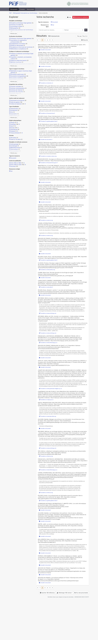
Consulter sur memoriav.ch (47, 83)
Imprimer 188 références (48, 592)
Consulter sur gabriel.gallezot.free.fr (49, 121)
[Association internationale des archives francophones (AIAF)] (77, 3)
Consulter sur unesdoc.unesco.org (49, 156)
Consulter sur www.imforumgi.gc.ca (49, 342)
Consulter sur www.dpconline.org (48, 416)
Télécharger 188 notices (64, 592)
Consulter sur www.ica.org (47, 220)
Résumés (85, 40)
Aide (69, 17)
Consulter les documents (46, 139)
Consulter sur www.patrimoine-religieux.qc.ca (51, 388)
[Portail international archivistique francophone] (18, 3)
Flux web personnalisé (81, 592)
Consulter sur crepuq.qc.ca (47, 399)
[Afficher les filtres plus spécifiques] (25, 104)
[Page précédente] (37, 40)
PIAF (10, 13)
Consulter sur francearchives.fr (48, 113)
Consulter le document (45, 49)
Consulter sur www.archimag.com (48, 313)
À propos (22, 9)
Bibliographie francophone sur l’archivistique (25, 13)
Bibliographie (13, 9)
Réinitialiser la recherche (81, 17)
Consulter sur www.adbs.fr (47, 287)
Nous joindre (30, 9)
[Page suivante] (52, 40)
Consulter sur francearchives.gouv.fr (49, 162)
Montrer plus (14, 33)
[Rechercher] (85, 30)
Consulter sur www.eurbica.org (48, 269)
